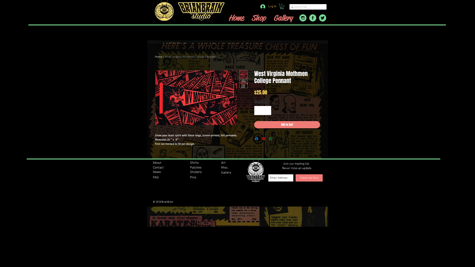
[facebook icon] (312, 18)
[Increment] (267, 110)
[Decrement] (258, 110)
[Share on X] (278, 138)
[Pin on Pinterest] (263, 138)
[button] (282, 6)
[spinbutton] (263, 110)
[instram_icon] (303, 18)
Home (158, 57)
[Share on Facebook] (256, 138)
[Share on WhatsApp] (270, 138)
